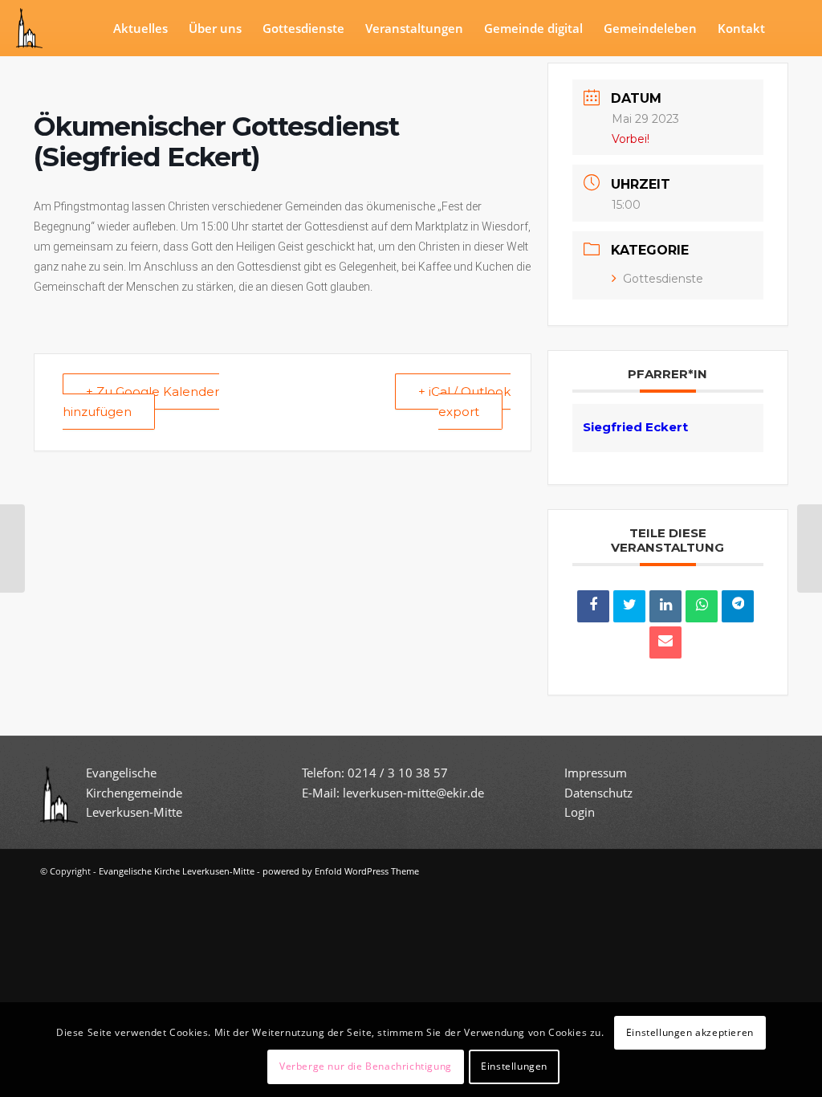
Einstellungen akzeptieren (690, 1032)
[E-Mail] (665, 642)
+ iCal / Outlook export (464, 401)
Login (579, 812)
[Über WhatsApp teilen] (702, 606)
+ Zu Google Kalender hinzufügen (141, 401)
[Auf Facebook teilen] (593, 606)
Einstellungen (514, 1066)
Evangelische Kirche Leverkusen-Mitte (176, 871)
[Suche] (790, 28)
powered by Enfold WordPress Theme (340, 871)
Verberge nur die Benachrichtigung (365, 1066)
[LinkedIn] (665, 606)
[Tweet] (629, 606)
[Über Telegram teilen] (738, 606)
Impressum (595, 773)
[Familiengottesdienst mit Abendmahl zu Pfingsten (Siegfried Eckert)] (12, 548)
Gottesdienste (663, 278)
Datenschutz (600, 793)
